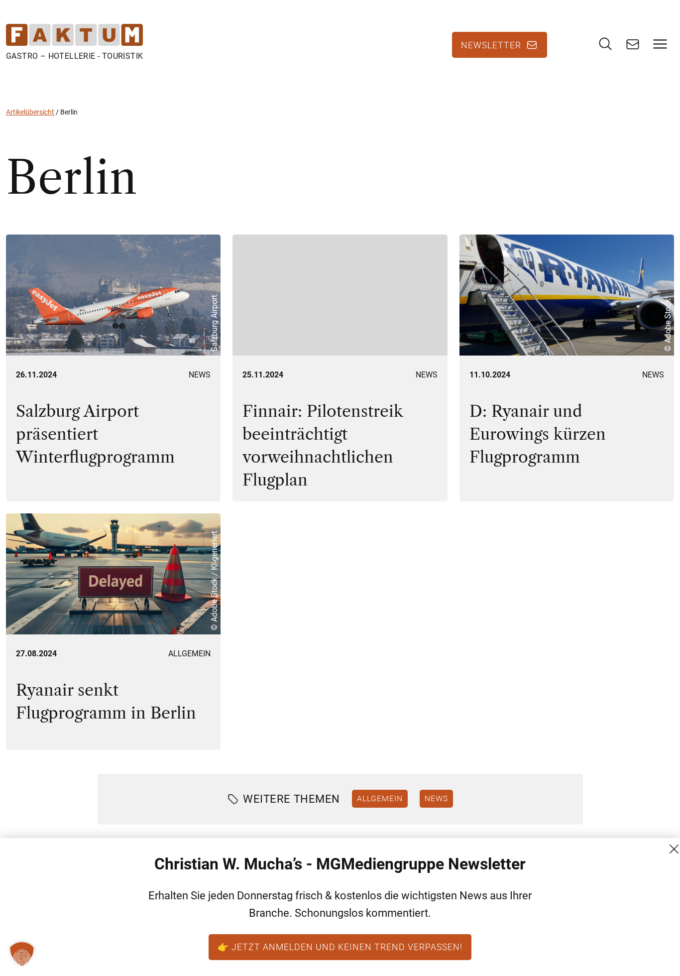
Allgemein (189, 653)
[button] (22, 954)
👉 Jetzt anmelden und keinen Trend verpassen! (340, 947)
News (200, 374)
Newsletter (491, 45)
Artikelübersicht (30, 112)
